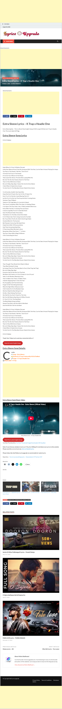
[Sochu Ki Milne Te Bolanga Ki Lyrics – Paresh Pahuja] (31, 533)
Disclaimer (56, 680)
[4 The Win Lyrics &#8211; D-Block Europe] (31, 487)
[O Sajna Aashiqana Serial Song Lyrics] (31, 576)
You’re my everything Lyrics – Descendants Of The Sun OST (26, 457)
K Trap (28, 499)
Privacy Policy (36, 680)
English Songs (10, 78)
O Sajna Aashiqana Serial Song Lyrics (14, 595)
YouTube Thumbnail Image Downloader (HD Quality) (30, 443)
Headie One (11, 499)
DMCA (34, 682)
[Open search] (57, 41)
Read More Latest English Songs (13, 440)
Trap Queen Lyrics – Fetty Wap (48, 492)
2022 (4, 78)
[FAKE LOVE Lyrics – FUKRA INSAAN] (31, 619)
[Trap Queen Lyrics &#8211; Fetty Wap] (50, 487)
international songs (20, 499)
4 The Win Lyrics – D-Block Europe (30, 492)
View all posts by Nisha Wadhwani (25, 665)
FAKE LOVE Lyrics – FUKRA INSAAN (14, 638)
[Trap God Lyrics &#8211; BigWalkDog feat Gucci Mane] (11, 487)
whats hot (16, 78)
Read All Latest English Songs (13, 343)
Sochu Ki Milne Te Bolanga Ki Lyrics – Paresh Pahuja (19, 552)
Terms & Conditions (47, 680)
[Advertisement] (31, 11)
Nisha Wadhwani (17, 83)
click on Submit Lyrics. (28, 449)
